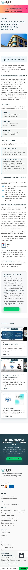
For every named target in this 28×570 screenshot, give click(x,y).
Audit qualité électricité (7, 515)
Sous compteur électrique (8, 496)
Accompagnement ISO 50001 (9, 520)
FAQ (2, 537)
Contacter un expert (11, 309)
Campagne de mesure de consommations (12, 513)
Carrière (3, 550)
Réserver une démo (14, 458)
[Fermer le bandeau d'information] (26, 9)
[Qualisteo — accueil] (6, 2)
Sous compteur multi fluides (9, 498)
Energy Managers (9, 261)
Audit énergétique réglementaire (10, 518)
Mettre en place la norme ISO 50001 (13, 11)
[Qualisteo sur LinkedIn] (1, 479)
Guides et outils (5, 532)
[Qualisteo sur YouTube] (3, 479)
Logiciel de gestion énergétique (9, 504)
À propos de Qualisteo (7, 545)
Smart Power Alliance (7, 547)
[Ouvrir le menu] (25, 2)
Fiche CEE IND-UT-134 (7, 525)
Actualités (4, 535)
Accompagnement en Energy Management (13, 510)
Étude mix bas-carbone (7, 523)
